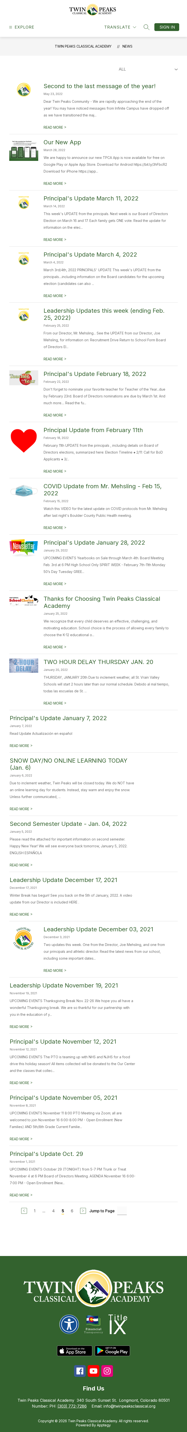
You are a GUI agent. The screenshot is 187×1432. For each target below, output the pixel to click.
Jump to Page (102, 1210)
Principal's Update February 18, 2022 (95, 373)
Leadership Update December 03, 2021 (98, 929)
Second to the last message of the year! (100, 86)
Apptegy (104, 1425)
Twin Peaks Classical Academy (83, 46)
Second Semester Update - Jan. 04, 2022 (68, 823)
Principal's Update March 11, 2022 (91, 198)
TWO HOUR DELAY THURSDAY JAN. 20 (98, 661)
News (127, 46)
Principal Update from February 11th (93, 430)
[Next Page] (83, 1211)
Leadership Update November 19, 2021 (64, 985)
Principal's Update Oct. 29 (46, 1153)
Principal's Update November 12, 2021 (63, 1041)
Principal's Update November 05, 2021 (63, 1097)
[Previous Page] (24, 1211)
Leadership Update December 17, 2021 (63, 879)
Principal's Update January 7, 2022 (58, 718)
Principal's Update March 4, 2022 (90, 254)
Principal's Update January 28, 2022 (94, 542)
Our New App (62, 142)
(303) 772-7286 (72, 1406)
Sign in (167, 27)
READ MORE (55, 127)
